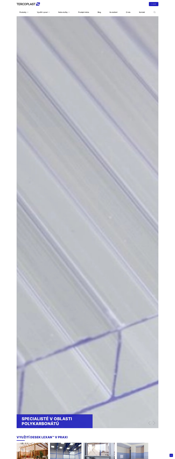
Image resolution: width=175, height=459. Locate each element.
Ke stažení (113, 12)
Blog (99, 12)
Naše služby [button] (63, 12)
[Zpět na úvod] (28, 4)
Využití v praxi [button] (42, 12)
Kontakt (142, 12)
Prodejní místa (83, 12)
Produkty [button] (22, 12)
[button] (154, 12)
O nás (128, 12)
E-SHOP (153, 4)
